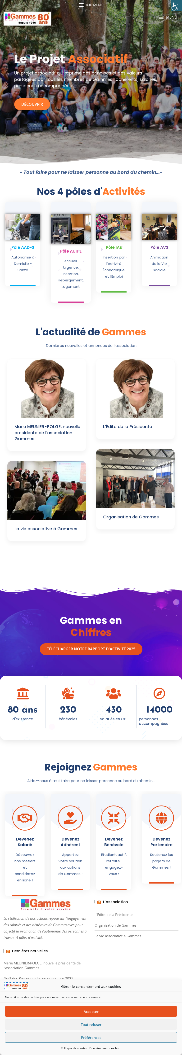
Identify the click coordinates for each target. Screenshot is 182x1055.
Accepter (91, 1011)
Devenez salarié (25, 842)
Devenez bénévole (113, 842)
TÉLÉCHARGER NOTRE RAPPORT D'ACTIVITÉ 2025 (91, 649)
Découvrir (32, 104)
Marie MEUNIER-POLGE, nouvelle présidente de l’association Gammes (47, 432)
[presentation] (6, 88)
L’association (115, 901)
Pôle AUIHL (71, 251)
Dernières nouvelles (30, 951)
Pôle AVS (159, 247)
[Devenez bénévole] (113, 818)
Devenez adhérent (70, 842)
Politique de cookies (74, 1048)
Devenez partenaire (161, 842)
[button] (168, 17)
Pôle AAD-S (22, 247)
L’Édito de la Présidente (127, 426)
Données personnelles (104, 1048)
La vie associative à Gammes (45, 529)
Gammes (60, 924)
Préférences (91, 1037)
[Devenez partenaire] (161, 818)
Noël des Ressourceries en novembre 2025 (38, 978)
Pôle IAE (114, 247)
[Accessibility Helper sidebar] (176, 5)
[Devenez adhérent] (70, 818)
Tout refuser (91, 1024)
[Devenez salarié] (24, 818)
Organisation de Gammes (131, 517)
